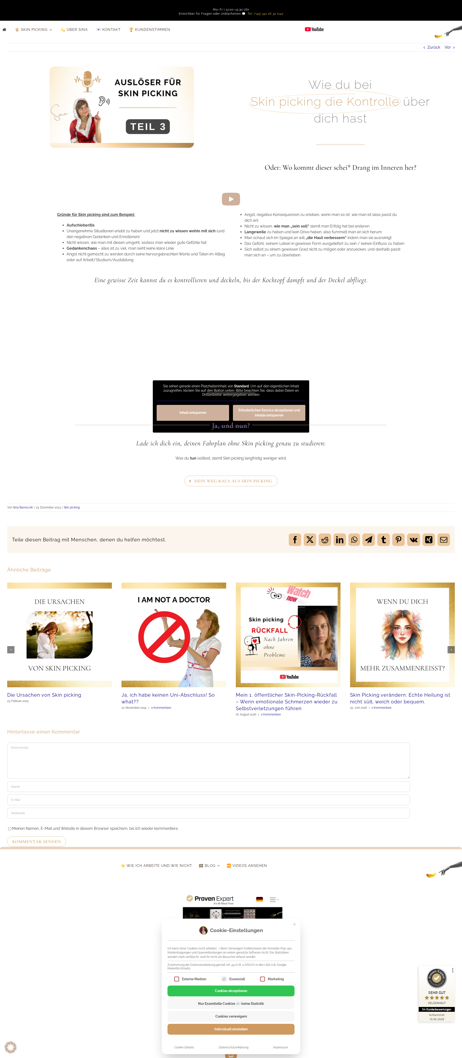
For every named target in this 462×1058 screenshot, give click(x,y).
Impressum (280, 1047)
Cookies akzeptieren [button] (231, 991)
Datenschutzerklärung (233, 1047)
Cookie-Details (184, 1047)
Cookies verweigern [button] (231, 1016)
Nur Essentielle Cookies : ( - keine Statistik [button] (231, 1004)
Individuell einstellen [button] (231, 1029)
